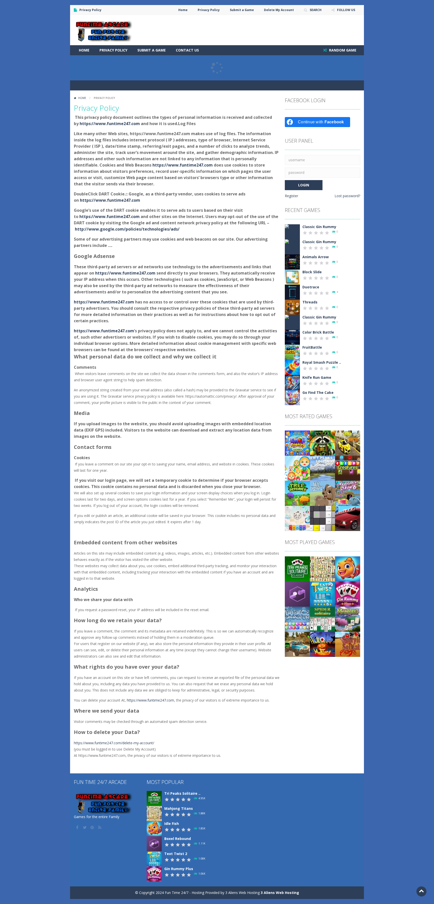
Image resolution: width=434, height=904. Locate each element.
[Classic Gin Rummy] (292, 233)
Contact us (187, 50)
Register (291, 195)
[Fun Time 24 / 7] (104, 29)
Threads (309, 302)
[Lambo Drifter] (347, 442)
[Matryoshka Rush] (297, 467)
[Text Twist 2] (322, 593)
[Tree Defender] (297, 493)
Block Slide (312, 272)
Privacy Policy (209, 10)
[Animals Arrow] (292, 261)
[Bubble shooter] (297, 618)
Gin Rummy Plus (178, 868)
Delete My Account (279, 10)
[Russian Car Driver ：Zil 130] (297, 644)
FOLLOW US (346, 10)
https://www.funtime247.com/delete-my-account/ (114, 742)
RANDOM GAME (342, 50)
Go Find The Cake (318, 392)
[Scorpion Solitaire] (347, 644)
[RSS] (100, 827)
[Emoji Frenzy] (297, 442)
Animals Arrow (315, 256)
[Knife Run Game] (292, 382)
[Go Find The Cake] (292, 397)
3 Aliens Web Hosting (280, 892)
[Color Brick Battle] (292, 337)
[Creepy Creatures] (347, 467)
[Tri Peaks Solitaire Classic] (297, 568)
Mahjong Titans (178, 808)
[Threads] (292, 306)
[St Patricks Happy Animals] (322, 442)
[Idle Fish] (347, 568)
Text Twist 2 (175, 853)
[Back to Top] (421, 891)
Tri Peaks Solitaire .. (182, 793)
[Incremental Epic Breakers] (322, 518)
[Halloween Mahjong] (322, 644)
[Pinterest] (92, 827)
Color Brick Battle (318, 332)
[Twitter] (85, 827)
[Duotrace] (292, 291)
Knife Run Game (316, 377)
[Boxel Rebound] (297, 593)
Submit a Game (242, 10)
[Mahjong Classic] (347, 618)
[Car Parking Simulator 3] (347, 518)
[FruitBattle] (292, 352)
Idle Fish (171, 823)
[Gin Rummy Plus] (347, 593)
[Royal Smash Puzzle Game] (292, 367)
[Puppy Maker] (322, 493)
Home (183, 10)
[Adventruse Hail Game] (297, 518)
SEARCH (315, 10)
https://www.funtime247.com (110, 123)
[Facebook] (77, 827)
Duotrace (310, 287)
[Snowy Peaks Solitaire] (322, 467)
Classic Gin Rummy (319, 226)
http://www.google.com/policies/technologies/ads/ (127, 229)
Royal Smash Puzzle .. (321, 362)
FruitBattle (312, 347)
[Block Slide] (292, 276)
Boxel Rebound (177, 838)
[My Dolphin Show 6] (347, 493)
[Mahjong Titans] (322, 568)
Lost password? (347, 195)
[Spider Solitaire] (322, 618)
